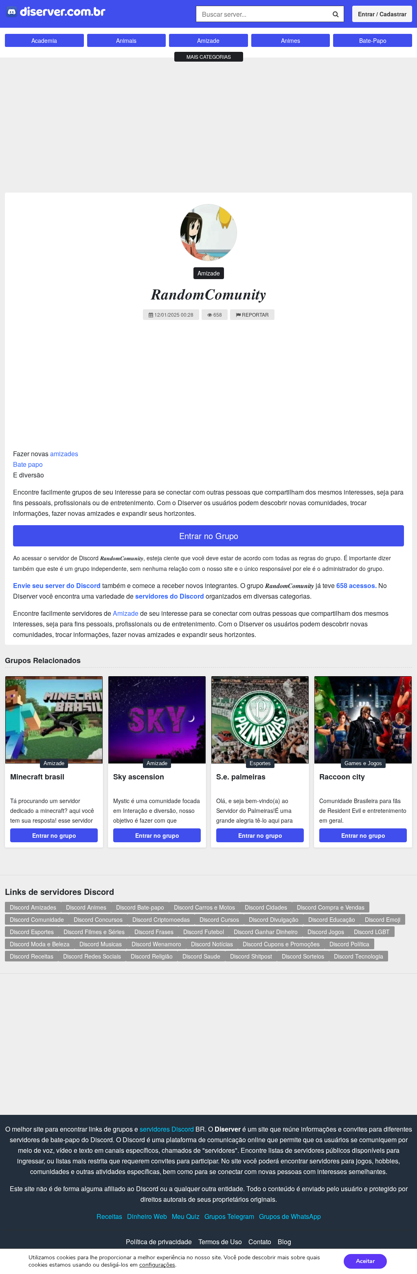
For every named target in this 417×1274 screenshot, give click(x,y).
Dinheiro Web (147, 1216)
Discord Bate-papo (140, 907)
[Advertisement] (208, 123)
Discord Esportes (32, 932)
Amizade (208, 40)
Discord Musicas (100, 944)
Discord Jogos (325, 932)
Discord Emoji (382, 919)
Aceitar (365, 1261)
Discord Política (349, 944)
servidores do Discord (169, 596)
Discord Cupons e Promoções (281, 944)
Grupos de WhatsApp (290, 1216)
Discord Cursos (219, 919)
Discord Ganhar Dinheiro (266, 932)
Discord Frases (153, 932)
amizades (64, 453)
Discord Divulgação (273, 919)
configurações (157, 1265)
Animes (290, 40)
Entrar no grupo (54, 835)
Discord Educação (331, 919)
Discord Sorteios (303, 956)
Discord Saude (201, 956)
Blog (284, 1241)
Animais (126, 40)
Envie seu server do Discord (57, 585)
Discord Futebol (203, 932)
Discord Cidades (266, 907)
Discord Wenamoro (156, 944)
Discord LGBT (372, 932)
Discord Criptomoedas (161, 919)
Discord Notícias (212, 944)
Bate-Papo (372, 40)
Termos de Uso (220, 1241)
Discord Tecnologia (358, 956)
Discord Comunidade (37, 919)
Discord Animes (86, 907)
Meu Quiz (186, 1216)
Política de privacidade (159, 1241)
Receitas (109, 1216)
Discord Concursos (98, 919)
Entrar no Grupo (208, 536)
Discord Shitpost (251, 956)
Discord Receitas (31, 956)
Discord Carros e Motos (204, 907)
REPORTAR (255, 314)
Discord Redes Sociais (92, 956)
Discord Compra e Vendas (330, 907)
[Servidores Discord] (56, 11)
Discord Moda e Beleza (40, 944)
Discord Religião (152, 956)
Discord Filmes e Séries (94, 932)
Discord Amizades (33, 907)
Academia (44, 40)
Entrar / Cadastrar (382, 14)
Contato (259, 1241)
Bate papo (28, 464)
